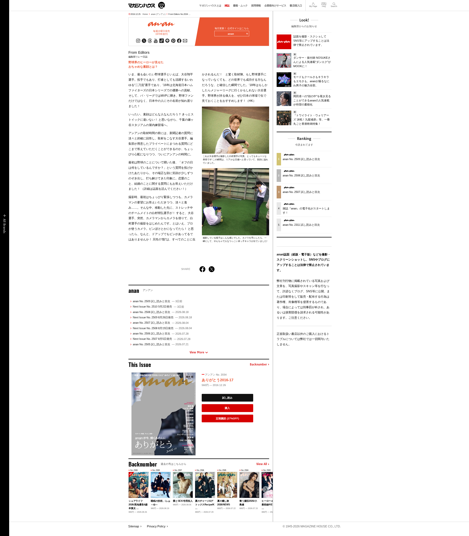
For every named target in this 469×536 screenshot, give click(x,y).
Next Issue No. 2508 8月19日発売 (162, 328)
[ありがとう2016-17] (163, 413)
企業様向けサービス (275, 5)
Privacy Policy (156, 526)
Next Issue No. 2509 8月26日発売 (162, 317)
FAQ (324, 3)
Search (334, 3)
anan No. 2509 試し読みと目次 (157, 301)
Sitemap (133, 526)
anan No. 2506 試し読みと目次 (161, 333)
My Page (313, 3)
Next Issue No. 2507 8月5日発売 (161, 338)
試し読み (227, 397)
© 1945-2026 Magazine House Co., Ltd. (312, 526)
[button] (266, 489)
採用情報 (256, 5)
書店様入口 (296, 5)
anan (231, 33)
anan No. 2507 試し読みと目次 (161, 322)
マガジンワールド (146, 5)
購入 (227, 408)
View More (197, 352)
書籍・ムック (240, 5)
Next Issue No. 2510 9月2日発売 (158, 306)
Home (145, 14)
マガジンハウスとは (210, 5)
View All (261, 464)
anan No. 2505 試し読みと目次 (161, 344)
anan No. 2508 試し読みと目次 (161, 312)
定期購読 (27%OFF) (227, 418)
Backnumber (258, 364)
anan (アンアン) (158, 14)
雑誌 (227, 5)
